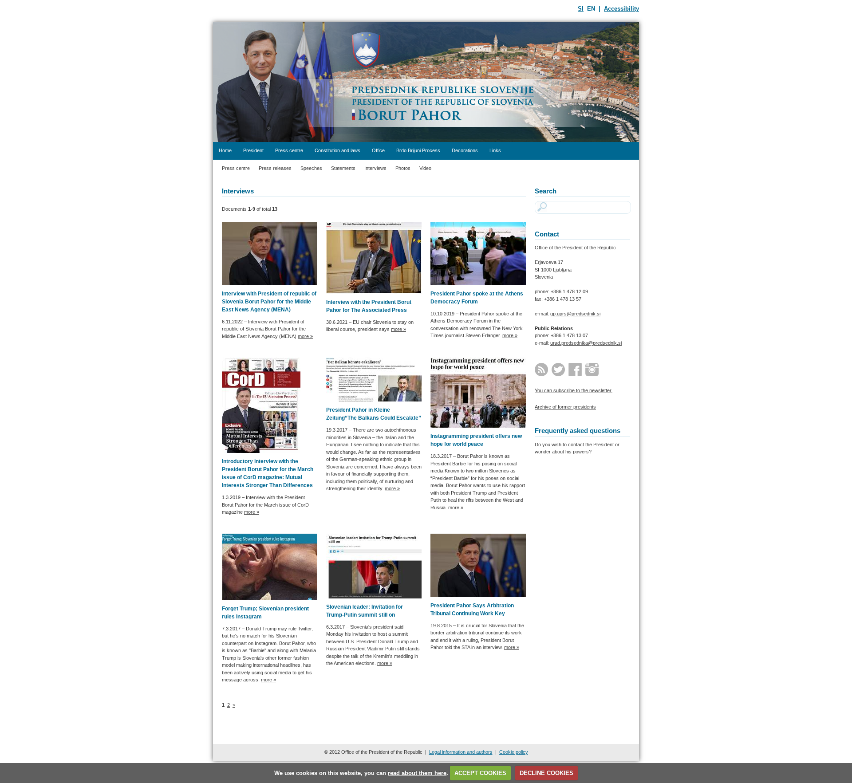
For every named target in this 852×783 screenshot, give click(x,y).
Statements (343, 168)
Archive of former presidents (565, 406)
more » (305, 336)
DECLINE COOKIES (546, 773)
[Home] (426, 82)
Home (225, 150)
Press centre (289, 150)
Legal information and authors (461, 752)
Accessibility (621, 8)
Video (425, 168)
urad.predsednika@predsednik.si (586, 343)
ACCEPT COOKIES (480, 773)
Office (378, 150)
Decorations (465, 150)
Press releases (275, 168)
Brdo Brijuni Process (418, 150)
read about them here (417, 773)
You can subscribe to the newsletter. (573, 390)
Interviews (375, 168)
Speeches (311, 168)
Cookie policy (513, 752)
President (253, 150)
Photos (402, 168)
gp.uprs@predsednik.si (575, 313)
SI (581, 8)
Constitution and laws (337, 150)
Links (495, 150)
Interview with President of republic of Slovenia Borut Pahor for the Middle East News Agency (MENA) (269, 302)
